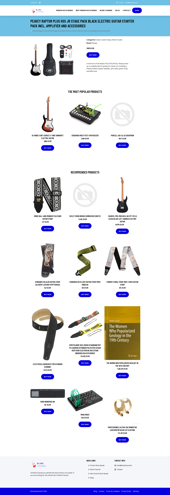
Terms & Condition (113, 491)
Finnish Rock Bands (64, 10)
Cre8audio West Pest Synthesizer (85, 135)
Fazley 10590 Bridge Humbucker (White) (85, 216)
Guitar (98, 40)
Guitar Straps (106, 40)
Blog (117, 10)
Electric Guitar (117, 40)
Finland (121, 3)
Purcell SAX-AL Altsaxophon (122, 135)
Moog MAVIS (85, 414)
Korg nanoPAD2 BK (47, 401)
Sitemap (136, 491)
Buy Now (93, 55)
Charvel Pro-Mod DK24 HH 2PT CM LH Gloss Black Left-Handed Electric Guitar (122, 219)
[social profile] (39, 3)
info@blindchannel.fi (131, 3)
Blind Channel (106, 10)
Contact (127, 10)
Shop (137, 10)
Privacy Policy (126, 491)
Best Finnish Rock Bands (86, 10)
